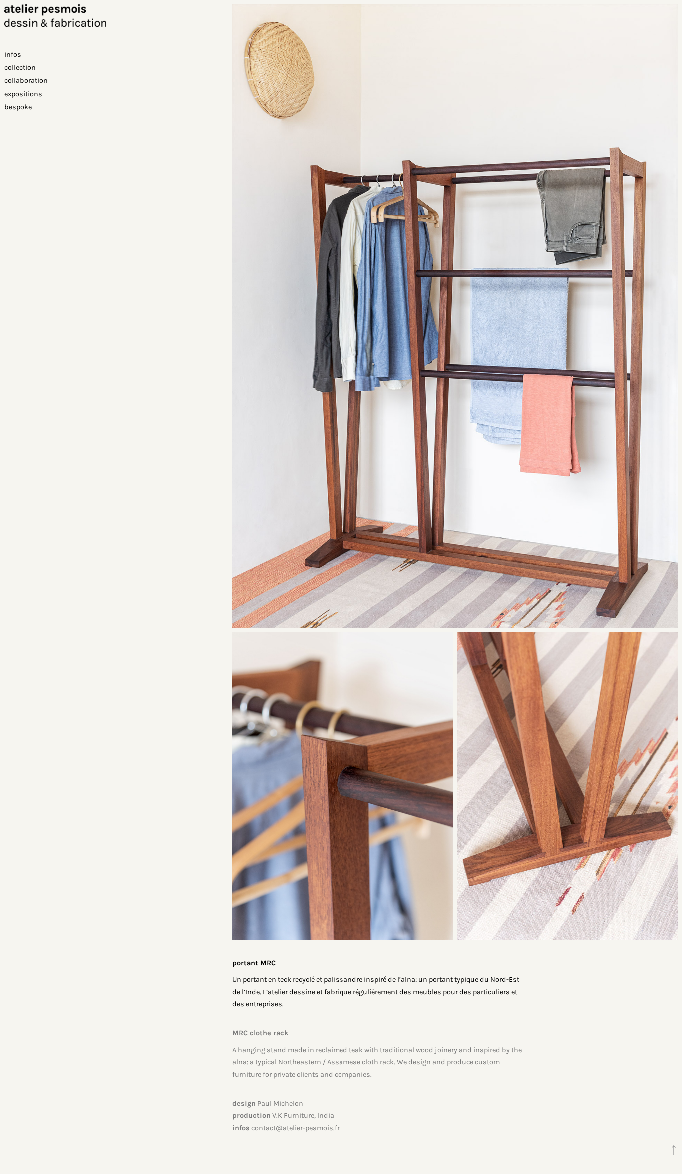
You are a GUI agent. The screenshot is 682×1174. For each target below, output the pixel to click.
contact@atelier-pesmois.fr (295, 1128)
